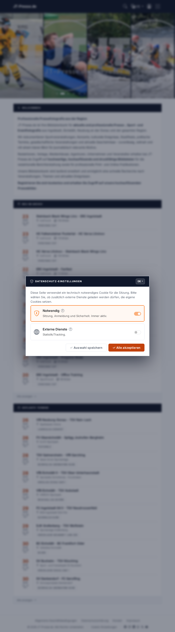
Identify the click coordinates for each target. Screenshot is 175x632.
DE (139, 281)
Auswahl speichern (88, 347)
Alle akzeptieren (128, 347)
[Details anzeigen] (62, 310)
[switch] (137, 332)
